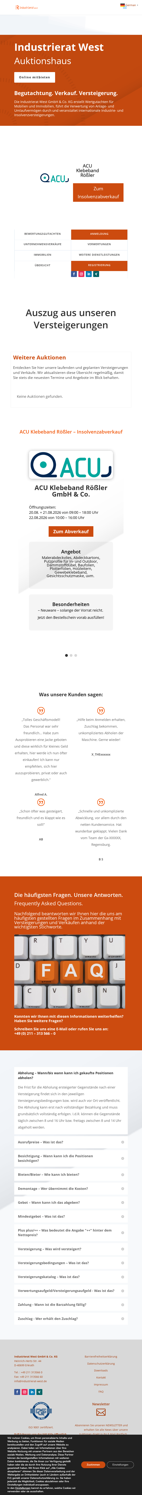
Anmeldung (99, 233)
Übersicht (42, 265)
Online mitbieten (34, 77)
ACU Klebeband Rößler (87, 170)
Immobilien (42, 254)
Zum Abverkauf (71, 531)
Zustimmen (93, 1464)
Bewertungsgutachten (42, 233)
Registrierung (99, 265)
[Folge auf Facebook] (74, 274)
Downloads (101, 1370)
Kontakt (101, 1377)
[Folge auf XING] (96, 274)
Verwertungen (99, 244)
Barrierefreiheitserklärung (101, 1356)
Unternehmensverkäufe (43, 244)
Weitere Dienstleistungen (99, 254)
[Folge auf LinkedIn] (89, 274)
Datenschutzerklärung (101, 1363)
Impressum (101, 1384)
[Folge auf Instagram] (81, 274)
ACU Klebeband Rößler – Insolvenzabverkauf (71, 431)
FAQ (101, 1391)
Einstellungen (23, 1488)
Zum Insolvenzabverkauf (98, 192)
